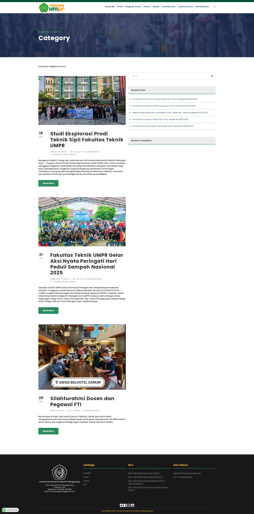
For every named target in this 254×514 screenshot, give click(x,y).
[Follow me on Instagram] (128, 506)
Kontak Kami (169, 6)
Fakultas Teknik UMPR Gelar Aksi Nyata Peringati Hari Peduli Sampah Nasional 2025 (86, 264)
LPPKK (86, 480)
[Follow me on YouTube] (132, 506)
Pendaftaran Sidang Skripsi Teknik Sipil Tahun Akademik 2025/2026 (162, 126)
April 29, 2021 (57, 410)
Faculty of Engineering (87, 152)
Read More (48, 183)
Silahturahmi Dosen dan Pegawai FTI (82, 401)
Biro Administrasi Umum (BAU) (144, 473)
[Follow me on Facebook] (125, 506)
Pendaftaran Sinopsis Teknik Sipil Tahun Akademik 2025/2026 (160, 119)
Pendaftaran (202, 6)
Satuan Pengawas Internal (187, 473)
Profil (120, 6)
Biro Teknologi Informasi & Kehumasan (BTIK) (148, 489)
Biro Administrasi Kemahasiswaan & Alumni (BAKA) (146, 482)
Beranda (110, 6)
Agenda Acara (60, 154)
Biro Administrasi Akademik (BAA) (145, 477)
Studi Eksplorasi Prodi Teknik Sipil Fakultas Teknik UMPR (87, 139)
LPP (85, 484)
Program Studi (132, 6)
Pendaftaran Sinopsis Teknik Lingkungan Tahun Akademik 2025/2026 (163, 106)
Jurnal (146, 6)
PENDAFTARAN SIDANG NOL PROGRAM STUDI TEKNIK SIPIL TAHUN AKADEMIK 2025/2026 (170, 112)
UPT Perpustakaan (183, 477)
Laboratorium (185, 6)
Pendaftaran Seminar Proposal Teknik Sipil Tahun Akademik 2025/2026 (164, 99)
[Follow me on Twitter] (121, 506)
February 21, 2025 (59, 279)
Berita (72, 154)
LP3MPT (87, 473)
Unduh (156, 6)
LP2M (86, 477)
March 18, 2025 (58, 152)
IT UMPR (76, 410)
